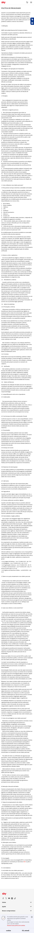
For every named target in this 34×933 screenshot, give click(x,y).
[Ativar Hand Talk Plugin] (32, 19)
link (24, 861)
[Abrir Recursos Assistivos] (32, 23)
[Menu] (31, 2)
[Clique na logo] (17, 893)
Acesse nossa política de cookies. (16, 925)
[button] (32, 917)
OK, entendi (25, 931)
